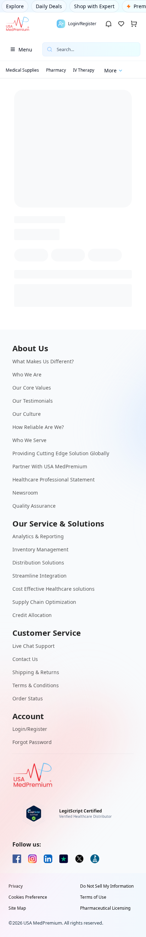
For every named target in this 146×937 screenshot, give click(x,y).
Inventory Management (40, 549)
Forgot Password (32, 742)
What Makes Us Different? (43, 361)
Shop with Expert (94, 6)
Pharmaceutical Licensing (105, 908)
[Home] (17, 24)
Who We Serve (29, 440)
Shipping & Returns (35, 672)
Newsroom (25, 492)
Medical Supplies (22, 70)
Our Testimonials (32, 400)
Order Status (27, 698)
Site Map (17, 908)
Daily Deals (49, 6)
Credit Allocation (32, 615)
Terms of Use (93, 897)
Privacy (16, 886)
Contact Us (25, 659)
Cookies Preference (28, 897)
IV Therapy (83, 70)
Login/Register (29, 729)
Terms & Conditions (35, 685)
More (110, 70)
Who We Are (26, 374)
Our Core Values (31, 387)
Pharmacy (56, 70)
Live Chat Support (33, 646)
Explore (15, 6)
